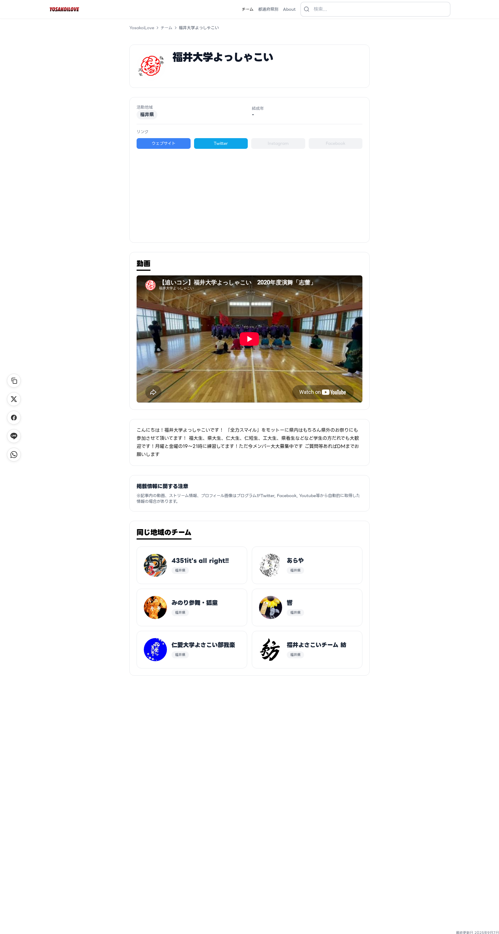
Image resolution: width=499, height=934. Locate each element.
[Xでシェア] (14, 399)
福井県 (147, 114)
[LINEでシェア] (14, 436)
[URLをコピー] (14, 381)
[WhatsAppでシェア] (14, 455)
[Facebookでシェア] (14, 418)
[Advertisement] (249, 192)
